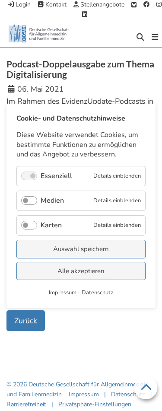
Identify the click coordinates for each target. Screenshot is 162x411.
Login (22, 4)
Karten (51, 225)
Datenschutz (128, 394)
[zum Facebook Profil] (146, 5)
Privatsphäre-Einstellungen (94, 404)
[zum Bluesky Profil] (134, 5)
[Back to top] (146, 388)
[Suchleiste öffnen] (140, 37)
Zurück (25, 320)
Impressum (84, 394)
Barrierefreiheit (26, 404)
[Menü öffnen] (155, 37)
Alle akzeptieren (81, 270)
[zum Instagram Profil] (159, 5)
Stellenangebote (101, 4)
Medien (52, 200)
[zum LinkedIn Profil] (84, 15)
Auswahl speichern (81, 249)
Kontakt (55, 4)
